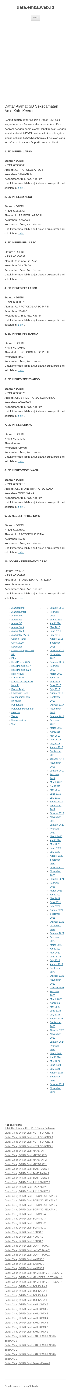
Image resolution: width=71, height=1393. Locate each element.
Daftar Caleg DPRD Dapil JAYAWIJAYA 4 (27, 1363)
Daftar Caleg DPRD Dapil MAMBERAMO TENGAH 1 (33, 1282)
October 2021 (57, 922)
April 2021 (55, 894)
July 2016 (55, 635)
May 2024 (55, 1061)
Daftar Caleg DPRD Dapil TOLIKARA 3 (26, 1291)
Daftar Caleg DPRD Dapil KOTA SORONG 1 (29, 1146)
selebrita (15, 712)
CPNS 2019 (17, 642)
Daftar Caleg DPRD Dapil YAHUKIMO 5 (26, 1313)
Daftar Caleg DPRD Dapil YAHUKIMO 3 (26, 1322)
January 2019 (57, 770)
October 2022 (57, 976)
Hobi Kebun (17, 674)
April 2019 (55, 786)
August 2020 (56, 856)
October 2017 (57, 704)
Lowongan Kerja (19, 693)
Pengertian (17, 704)
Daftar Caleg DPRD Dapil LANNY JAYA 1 (27, 1254)
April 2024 (55, 1057)
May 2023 (55, 1007)
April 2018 (55, 732)
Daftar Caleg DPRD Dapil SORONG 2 (25, 1223)
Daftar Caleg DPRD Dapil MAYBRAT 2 (26, 1159)
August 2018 (56, 747)
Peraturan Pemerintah (22, 708)
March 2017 (56, 674)
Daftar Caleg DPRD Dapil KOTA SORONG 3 (29, 1137)
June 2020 (55, 848)
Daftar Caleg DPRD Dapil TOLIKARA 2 (26, 1295)
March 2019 (56, 782)
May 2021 (55, 898)
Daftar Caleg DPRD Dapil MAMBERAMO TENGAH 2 (33, 1277)
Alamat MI (16, 619)
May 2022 (55, 952)
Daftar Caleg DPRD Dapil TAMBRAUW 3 (27, 1168)
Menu (35, 17)
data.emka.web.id (35, 7)
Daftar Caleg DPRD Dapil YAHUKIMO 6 (26, 1309)
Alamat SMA (17, 627)
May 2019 (55, 790)
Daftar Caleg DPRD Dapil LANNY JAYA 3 (27, 1245)
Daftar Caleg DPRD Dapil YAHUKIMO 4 (26, 1318)
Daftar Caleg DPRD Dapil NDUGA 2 (24, 1236)
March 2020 (56, 836)
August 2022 (56, 964)
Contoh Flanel (18, 639)
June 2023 (55, 1010)
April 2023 (55, 1003)
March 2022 (56, 945)
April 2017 (55, 677)
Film (13, 658)
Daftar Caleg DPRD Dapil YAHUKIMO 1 (26, 1331)
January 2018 (57, 716)
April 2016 (55, 623)
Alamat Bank (17, 608)
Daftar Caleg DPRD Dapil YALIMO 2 (24, 1263)
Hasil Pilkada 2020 (21, 670)
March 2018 (56, 728)
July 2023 (55, 1014)
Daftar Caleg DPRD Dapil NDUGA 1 (24, 1241)
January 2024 (57, 1042)
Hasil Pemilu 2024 (20, 662)
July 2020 (55, 852)
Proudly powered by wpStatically (21, 1386)
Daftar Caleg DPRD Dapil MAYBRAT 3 (26, 1155)
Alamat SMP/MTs (20, 635)
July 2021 (55, 906)
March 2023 (56, 999)
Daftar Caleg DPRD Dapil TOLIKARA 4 (26, 1286)
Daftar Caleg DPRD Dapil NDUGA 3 (24, 1232)
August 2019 (56, 801)
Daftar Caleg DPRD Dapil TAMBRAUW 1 (27, 1178)
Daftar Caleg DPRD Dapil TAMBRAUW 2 (27, 1173)
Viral (13, 724)
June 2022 (55, 956)
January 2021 (57, 879)
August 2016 (56, 639)
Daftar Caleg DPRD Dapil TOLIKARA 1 (26, 1300)
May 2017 (55, 681)
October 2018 (57, 759)
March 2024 (56, 1053)
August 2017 (56, 693)
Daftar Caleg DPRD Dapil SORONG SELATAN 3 (31, 1200)
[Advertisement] (35, 62)
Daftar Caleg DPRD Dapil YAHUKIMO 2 (26, 1327)
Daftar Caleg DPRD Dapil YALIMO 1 (24, 1268)
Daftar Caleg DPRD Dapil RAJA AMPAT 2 (27, 1187)
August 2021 (56, 910)
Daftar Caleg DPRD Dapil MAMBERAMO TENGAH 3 (33, 1272)
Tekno (14, 716)
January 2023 (57, 987)
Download (16, 646)
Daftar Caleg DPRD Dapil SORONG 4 (25, 1214)
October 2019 (57, 813)
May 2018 (55, 736)
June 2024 (55, 1065)
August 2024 (56, 1072)
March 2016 (56, 619)
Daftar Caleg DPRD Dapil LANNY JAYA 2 (27, 1250)
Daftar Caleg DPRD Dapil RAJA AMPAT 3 (27, 1182)
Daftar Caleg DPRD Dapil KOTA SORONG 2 (29, 1141)
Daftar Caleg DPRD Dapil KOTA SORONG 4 (29, 1132)
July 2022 (55, 960)
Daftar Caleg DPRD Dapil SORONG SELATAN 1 (31, 1209)
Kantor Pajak (18, 689)
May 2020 (55, 844)
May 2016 (55, 627)
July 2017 (55, 689)
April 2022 (55, 948)
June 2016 (55, 631)
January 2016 (57, 608)
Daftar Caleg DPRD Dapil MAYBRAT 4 (26, 1150)
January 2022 (57, 933)
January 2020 (57, 824)
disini (21, 187)
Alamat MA (17, 615)
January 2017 (57, 662)
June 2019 (55, 794)
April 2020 (55, 840)
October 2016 (57, 650)
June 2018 (55, 739)
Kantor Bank (17, 677)
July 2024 (55, 1069)
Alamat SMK (17, 631)
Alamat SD (16, 623)
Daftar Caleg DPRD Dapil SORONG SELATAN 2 (31, 1205)
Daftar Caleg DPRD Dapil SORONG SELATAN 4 (31, 1196)
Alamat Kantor (18, 612)
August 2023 (56, 1018)
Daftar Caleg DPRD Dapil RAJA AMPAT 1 (27, 1191)
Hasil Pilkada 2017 (21, 666)
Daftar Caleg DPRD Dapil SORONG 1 (25, 1227)
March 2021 (56, 890)
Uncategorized (19, 720)
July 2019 (55, 798)
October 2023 (57, 1030)
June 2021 (55, 902)
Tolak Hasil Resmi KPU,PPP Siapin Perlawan (30, 1128)
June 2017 (55, 685)
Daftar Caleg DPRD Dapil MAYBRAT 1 (26, 1164)
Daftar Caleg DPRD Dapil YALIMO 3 (24, 1259)
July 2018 (55, 743)
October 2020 (57, 867)
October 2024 (57, 1084)
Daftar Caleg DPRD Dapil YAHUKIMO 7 (26, 1304)
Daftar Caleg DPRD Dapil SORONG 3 (25, 1218)
